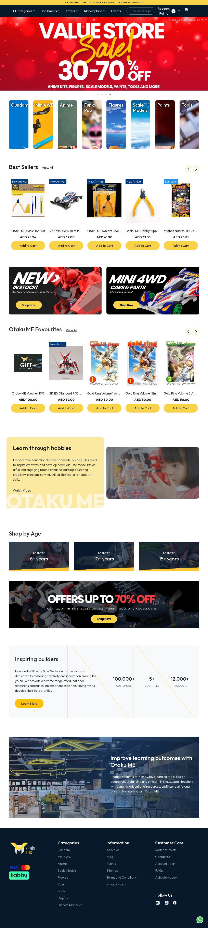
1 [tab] (98, 95)
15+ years (169, 556)
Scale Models (67, 870)
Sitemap (112, 870)
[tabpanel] (104, 54)
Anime (62, 864)
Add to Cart (28, 246)
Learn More (29, 703)
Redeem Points (166, 850)
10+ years (104, 556)
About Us (112, 850)
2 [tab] (102, 95)
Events (116, 11)
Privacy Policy (116, 884)
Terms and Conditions (121, 877)
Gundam (64, 850)
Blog (109, 857)
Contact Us (163, 857)
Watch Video (22, 490)
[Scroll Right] (196, 169)
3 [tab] (106, 95)
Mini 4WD (64, 857)
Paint (61, 884)
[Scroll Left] (188, 169)
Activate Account (167, 877)
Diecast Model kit (70, 905)
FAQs (159, 870)
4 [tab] (110, 95)
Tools (61, 891)
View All (47, 168)
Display (63, 898)
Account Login (165, 864)
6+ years (39, 556)
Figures (63, 877)
